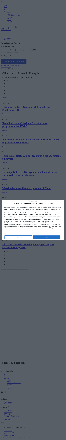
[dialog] (33, 220)
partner (16, 206)
